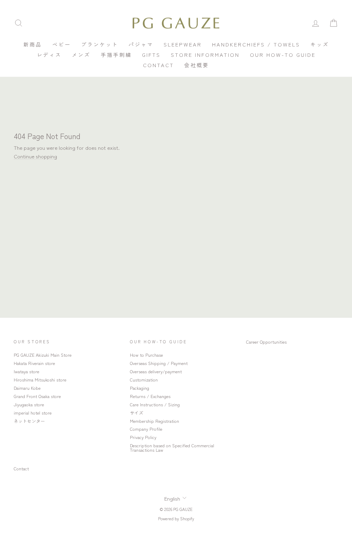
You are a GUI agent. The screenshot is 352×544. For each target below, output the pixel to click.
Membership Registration (154, 421)
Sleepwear (183, 44)
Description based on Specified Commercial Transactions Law (172, 447)
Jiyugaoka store (29, 404)
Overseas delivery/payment (156, 371)
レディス (49, 54)
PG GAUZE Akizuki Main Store (43, 355)
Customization (144, 379)
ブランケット (99, 44)
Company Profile (146, 429)
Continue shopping (35, 156)
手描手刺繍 (116, 54)
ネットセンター (29, 421)
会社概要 (196, 65)
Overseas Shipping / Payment (159, 363)
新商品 (32, 44)
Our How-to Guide (283, 54)
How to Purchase (146, 355)
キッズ (319, 44)
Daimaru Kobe (27, 388)
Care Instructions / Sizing (155, 404)
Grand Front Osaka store (37, 396)
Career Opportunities (266, 341)
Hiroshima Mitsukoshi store (40, 379)
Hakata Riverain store (34, 363)
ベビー (61, 44)
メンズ (81, 54)
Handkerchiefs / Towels (256, 44)
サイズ (136, 412)
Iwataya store (26, 371)
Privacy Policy (143, 437)
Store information (205, 54)
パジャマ (141, 44)
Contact (158, 65)
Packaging (139, 388)
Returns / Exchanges (150, 396)
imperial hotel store (33, 412)
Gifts (151, 54)
